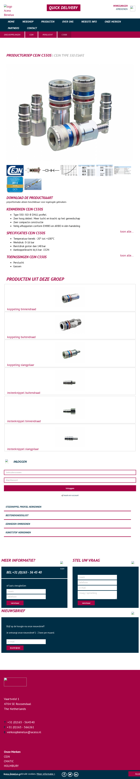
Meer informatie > (46, 773)
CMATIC (9, 761)
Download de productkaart (29, 198)
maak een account (71, 495)
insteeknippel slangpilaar (23, 449)
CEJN (31, 34)
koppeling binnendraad (21, 309)
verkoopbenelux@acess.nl (24, 732)
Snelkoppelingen (12, 34)
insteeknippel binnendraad (24, 421)
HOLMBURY (11, 766)
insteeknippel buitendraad (23, 393)
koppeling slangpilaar (20, 365)
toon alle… (127, 231)
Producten (47, 21)
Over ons (67, 21)
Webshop (27, 21)
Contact (32, 28)
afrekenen (122, 9)
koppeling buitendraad (21, 337)
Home (11, 21)
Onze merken (113, 21)
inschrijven (15, 647)
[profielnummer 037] (33, 170)
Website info (89, 21)
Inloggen (70, 488)
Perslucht (48, 34)
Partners (13, 28)
